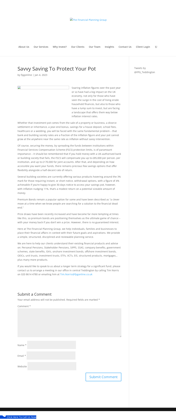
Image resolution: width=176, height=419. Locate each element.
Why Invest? (60, 47)
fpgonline (26, 75)
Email (22, 355)
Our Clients (77, 47)
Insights (109, 47)
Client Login (143, 47)
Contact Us (125, 47)
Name (22, 345)
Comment (24, 306)
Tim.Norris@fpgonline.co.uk (76, 274)
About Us (23, 47)
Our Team (94, 47)
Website (22, 366)
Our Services (41, 47)
